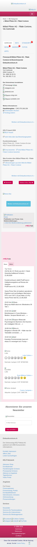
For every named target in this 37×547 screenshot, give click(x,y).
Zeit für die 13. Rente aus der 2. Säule (17, 271)
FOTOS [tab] (24, 47)
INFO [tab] (17, 43)
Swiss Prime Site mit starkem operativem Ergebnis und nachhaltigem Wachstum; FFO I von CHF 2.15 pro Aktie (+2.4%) (18, 293)
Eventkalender (8, 466)
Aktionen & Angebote (10, 473)
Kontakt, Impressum (9, 451)
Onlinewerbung (8, 497)
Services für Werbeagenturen (12, 514)
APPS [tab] (6, 51)
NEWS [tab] (7, 46)
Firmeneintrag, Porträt (10, 490)
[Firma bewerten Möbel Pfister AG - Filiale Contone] (9, 150)
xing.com (14, 95)
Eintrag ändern (10, 113)
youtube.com (15, 99)
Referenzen (18, 531)
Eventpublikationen (9, 492)
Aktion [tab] (11, 264)
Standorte (8, 182)
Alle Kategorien (13, 19)
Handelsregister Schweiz (11, 469)
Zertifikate (19, 535)
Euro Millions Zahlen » (24, 375)
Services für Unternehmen (11, 512)
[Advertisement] (17, 245)
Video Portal (7, 477)
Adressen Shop (8, 464)
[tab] (5, 264)
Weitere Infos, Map (26, 182)
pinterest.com (9, 91)
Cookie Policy (20, 543)
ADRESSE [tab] (8, 43)
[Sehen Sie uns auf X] (17, 519)
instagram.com (9, 88)
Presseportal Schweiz (10, 471)
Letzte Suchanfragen (10, 456)
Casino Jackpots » (26, 390)
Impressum (18, 529)
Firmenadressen (8, 488)
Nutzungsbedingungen (18, 533)
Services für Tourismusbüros (12, 510)
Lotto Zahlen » (27, 355)
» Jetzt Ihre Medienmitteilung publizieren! (17, 223)
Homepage (9, 85)
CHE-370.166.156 (22, 108)
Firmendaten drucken (12, 110)
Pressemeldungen (9, 499)
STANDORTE (27, 42)
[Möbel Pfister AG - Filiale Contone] (8, 132)
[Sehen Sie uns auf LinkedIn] (15, 521)
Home (4, 19)
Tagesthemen (7, 475)
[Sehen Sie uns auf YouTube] (23, 521)
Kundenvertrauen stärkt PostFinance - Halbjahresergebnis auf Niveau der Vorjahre (17, 282)
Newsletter (6, 508)
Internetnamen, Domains (11, 495)
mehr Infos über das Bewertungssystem (18, 137)
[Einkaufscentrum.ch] (18, 3)
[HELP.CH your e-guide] (32, 9)
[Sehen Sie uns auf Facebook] (7, 519)
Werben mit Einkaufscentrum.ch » (23, 122)
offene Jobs (7, 453)
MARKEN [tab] (16, 46)
